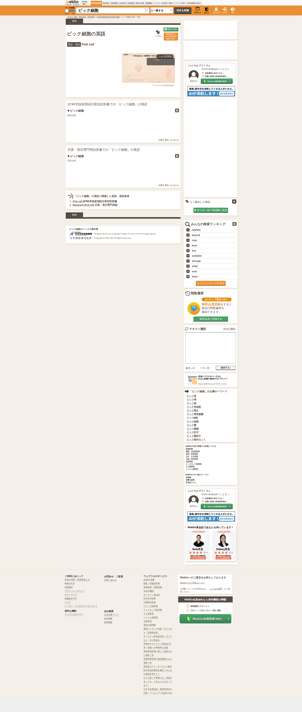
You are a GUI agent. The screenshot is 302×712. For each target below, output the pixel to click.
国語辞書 (189, 449)
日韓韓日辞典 (149, 602)
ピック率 (191, 399)
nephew (196, 230)
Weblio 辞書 (72, 17)
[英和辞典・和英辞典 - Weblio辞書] (72, 1)
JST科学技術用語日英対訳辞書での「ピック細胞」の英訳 (107, 104)
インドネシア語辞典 (193, 464)
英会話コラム (191, 482)
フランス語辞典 (150, 606)
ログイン (224, 12)
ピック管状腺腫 (195, 414)
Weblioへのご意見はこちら (192, 582)
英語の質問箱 (149, 624)
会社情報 (108, 618)
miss (194, 240)
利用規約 (69, 587)
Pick (69, 115)
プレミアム (216, 12)
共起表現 (122, 3)
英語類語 (114, 3)
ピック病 (191, 403)
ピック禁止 (193, 410)
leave (195, 276)
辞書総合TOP (71, 598)
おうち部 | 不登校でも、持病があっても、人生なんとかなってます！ (157, 681)
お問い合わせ (110, 580)
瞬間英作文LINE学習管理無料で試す (171, 36)
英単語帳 (130, 3)
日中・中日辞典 (192, 456)
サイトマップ (71, 594)
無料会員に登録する (210, 319)
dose (194, 245)
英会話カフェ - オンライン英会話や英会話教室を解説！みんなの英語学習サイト (157, 670)
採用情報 (108, 622)
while (195, 266)
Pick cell (77, 201)
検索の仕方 (70, 583)
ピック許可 (193, 432)
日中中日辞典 (149, 598)
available (196, 256)
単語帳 (188, 477)
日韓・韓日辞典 (192, 459)
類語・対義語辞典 (151, 583)
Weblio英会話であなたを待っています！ (211, 527)
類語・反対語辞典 (193, 451)
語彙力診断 (190, 480)
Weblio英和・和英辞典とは (77, 579)
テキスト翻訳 (197, 329)
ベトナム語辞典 (192, 469)
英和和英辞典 (96, 3)
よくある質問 (216, 588)
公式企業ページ (111, 614)
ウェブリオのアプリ (74, 614)
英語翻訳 (148, 3)
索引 (167, 140)
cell (74, 115)
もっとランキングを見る (211, 283)
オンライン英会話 (160, 3)
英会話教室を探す (194, 3)
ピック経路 (193, 421)
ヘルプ (68, 602)
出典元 (161, 140)
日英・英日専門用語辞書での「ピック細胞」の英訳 (104, 149)
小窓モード (197, 12)
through (196, 261)
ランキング (174, 140)
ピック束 (191, 396)
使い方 (206, 12)
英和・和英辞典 (192, 454)
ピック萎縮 (193, 428)
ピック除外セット (196, 439)
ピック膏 (191, 425)
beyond (196, 235)
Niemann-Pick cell (83, 204)
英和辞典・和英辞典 (87, 17)
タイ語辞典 (190, 466)
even (194, 271)
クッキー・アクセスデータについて (81, 606)
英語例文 (106, 3)
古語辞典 (189, 461)
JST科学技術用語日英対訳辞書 (108, 17)
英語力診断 (139, 3)
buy (194, 250)
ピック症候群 (194, 406)
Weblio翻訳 (229, 328)
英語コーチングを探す (177, 3)
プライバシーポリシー (75, 591)
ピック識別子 (194, 436)
